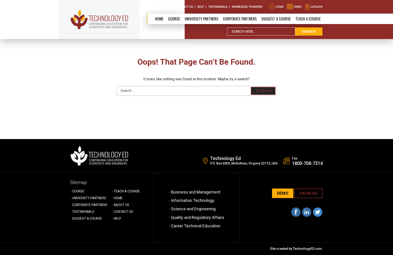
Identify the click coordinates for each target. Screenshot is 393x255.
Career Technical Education (195, 225)
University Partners (201, 19)
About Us (165, 6)
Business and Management (195, 192)
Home (159, 19)
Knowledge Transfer (247, 6)
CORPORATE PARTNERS (240, 19)
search (309, 31)
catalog (316, 6)
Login (279, 6)
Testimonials (218, 6)
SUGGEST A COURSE (276, 19)
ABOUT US (121, 205)
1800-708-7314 (307, 163)
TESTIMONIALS (83, 211)
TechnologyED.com (307, 248)
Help (200, 6)
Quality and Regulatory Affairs (197, 217)
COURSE (78, 191)
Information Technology (192, 200)
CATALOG (308, 193)
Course (174, 19)
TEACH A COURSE (308, 19)
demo (297, 6)
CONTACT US (123, 211)
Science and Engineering (193, 208)
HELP (117, 218)
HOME (118, 198)
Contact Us (184, 6)
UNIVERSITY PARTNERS (89, 198)
